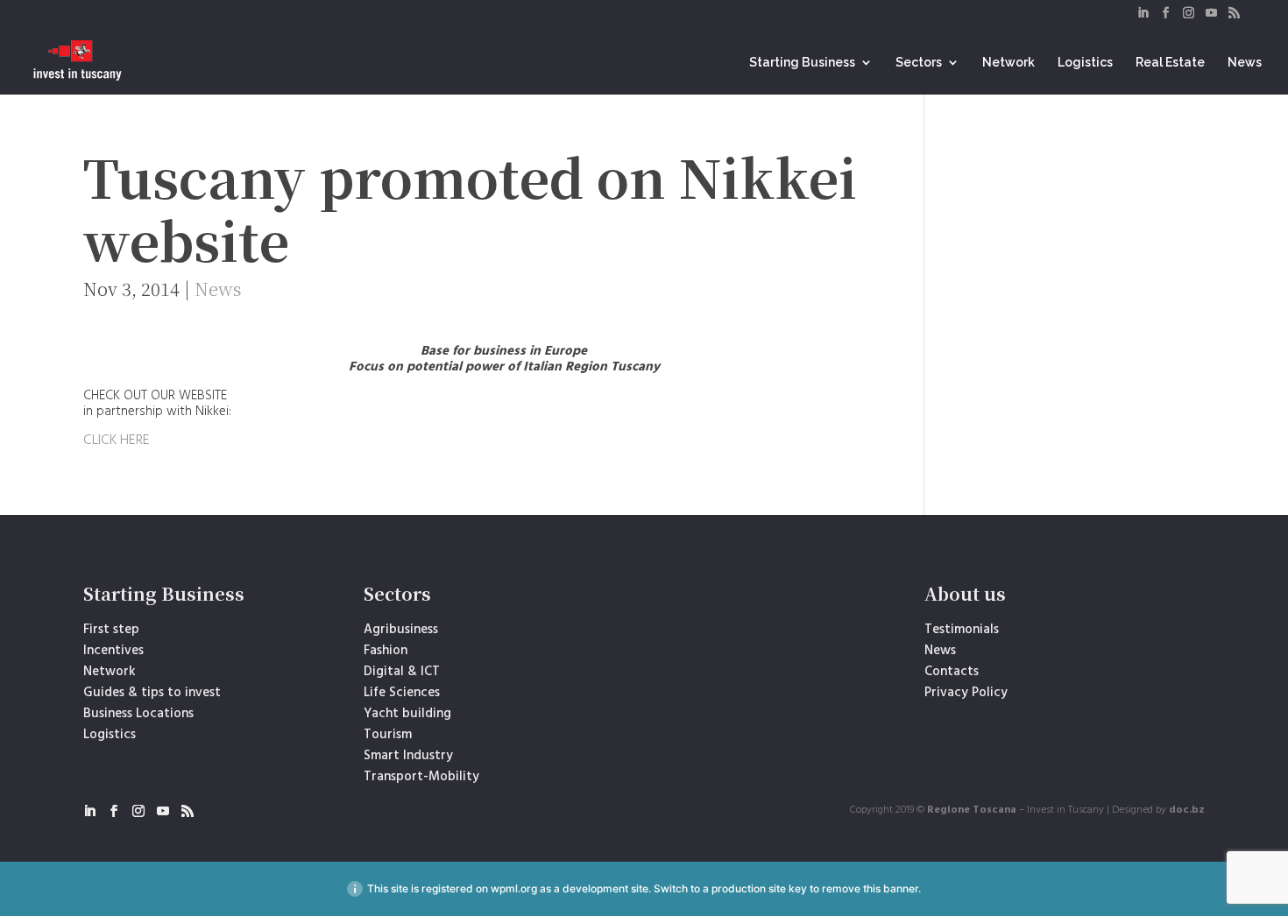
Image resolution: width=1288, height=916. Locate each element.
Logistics (1085, 62)
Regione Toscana (971, 810)
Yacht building (407, 713)
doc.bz (1187, 810)
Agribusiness (401, 629)
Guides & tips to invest (152, 692)
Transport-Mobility (421, 776)
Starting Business (802, 62)
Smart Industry (408, 755)
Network (1008, 62)
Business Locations (138, 713)
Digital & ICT (402, 671)
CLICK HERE (116, 440)
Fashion (385, 650)
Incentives (113, 650)
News (1245, 62)
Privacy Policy (966, 692)
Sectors (918, 62)
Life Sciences (402, 692)
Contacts (951, 671)
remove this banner (870, 888)
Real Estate (1170, 62)
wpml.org (514, 888)
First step (111, 629)
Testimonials (961, 629)
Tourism (388, 734)
